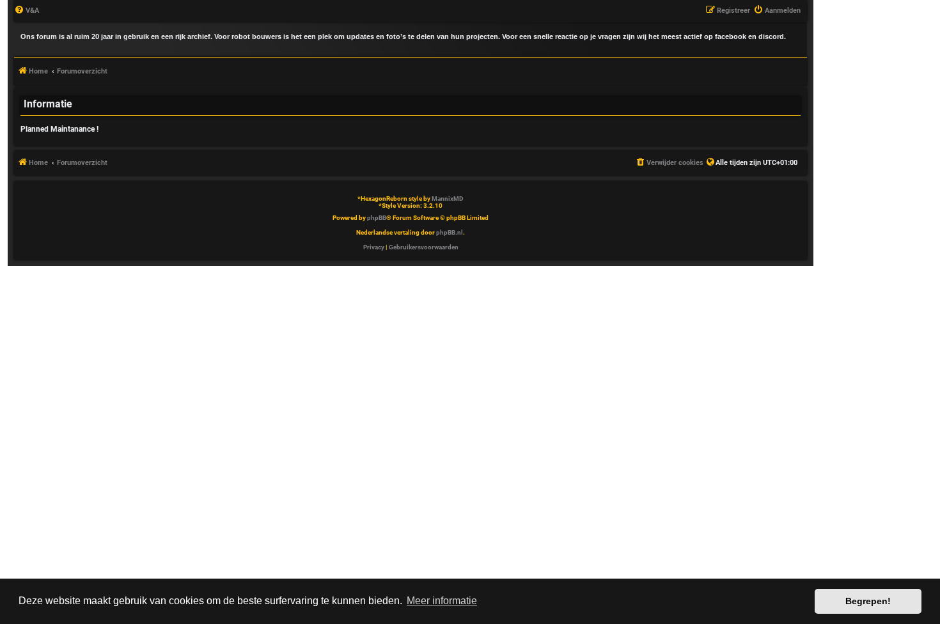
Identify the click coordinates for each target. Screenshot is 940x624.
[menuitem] (26, 11)
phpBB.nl (449, 232)
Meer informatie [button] (442, 600)
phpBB (376, 217)
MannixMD (448, 198)
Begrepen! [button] (868, 601)
